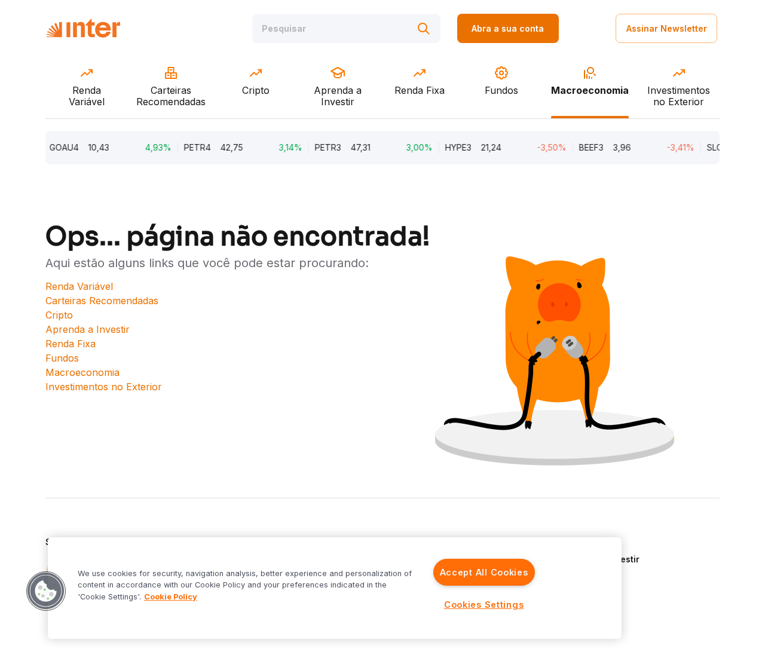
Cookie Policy (170, 596)
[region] (335, 588)
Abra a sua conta (508, 28)
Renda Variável (79, 286)
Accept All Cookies (484, 572)
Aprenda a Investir (87, 329)
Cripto (59, 315)
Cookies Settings (484, 604)
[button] (46, 591)
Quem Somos (589, 542)
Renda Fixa (70, 344)
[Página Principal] (83, 28)
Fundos (62, 358)
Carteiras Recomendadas (101, 301)
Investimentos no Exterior (103, 387)
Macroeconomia (82, 372)
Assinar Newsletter (666, 28)
